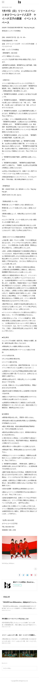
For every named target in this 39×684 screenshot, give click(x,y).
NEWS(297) (11, 563)
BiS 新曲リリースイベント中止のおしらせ (15, 619)
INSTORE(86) (5, 563)
